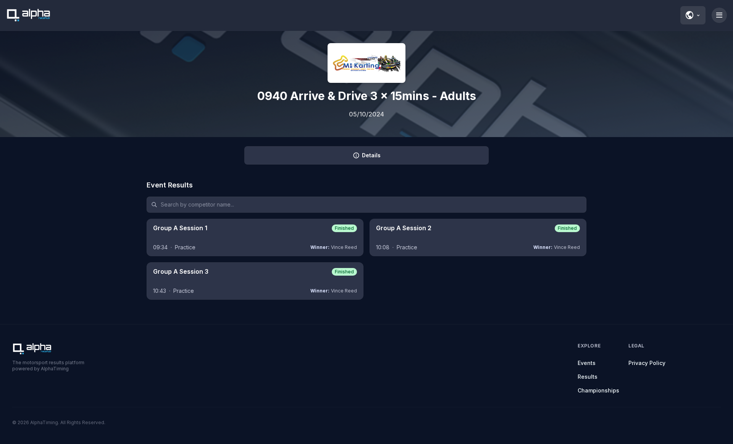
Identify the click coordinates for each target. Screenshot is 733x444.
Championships (598, 390)
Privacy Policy (646, 363)
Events (587, 363)
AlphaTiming (44, 422)
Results (587, 376)
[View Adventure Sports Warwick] (366, 63)
